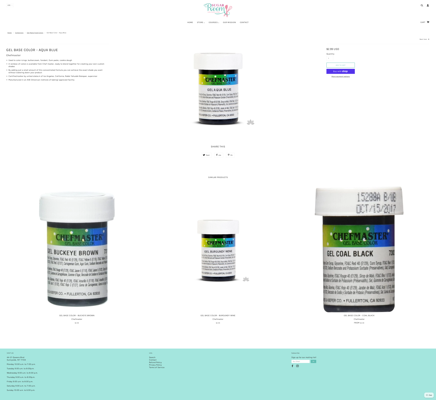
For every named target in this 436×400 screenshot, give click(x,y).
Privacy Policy (155, 365)
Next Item (423, 39)
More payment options (341, 76)
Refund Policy (155, 362)
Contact (153, 360)
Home (9, 33)
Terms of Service (157, 367)
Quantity (329, 54)
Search (152, 357)
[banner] (218, 10)
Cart (423, 22)
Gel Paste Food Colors (35, 33)
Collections (19, 33)
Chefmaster (13, 55)
